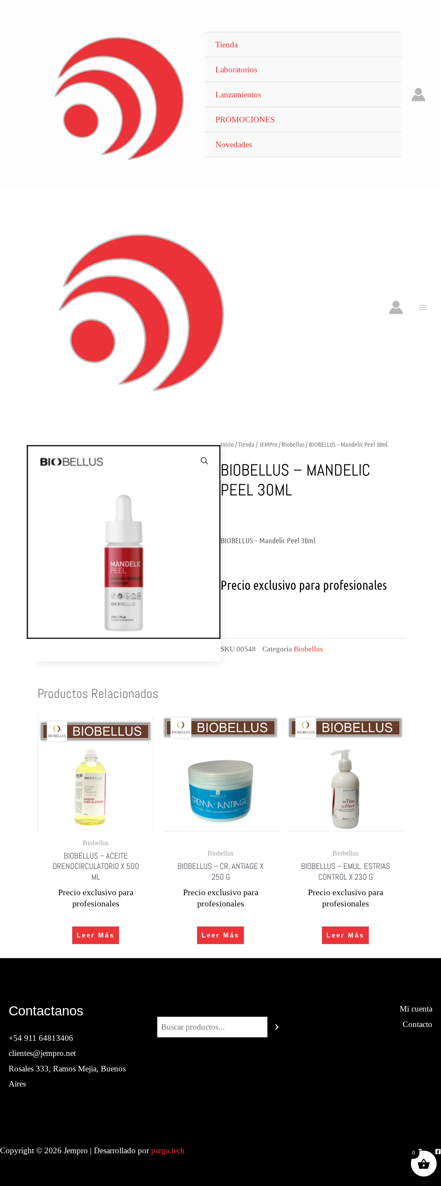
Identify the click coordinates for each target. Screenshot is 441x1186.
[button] (204, 461)
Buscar (220, 1008)
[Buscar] (277, 1027)
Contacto (417, 1024)
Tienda (246, 444)
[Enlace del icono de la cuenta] (418, 94)
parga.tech (168, 1150)
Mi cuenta (416, 1008)
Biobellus (293, 444)
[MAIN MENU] (422, 307)
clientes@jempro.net (42, 1053)
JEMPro (268, 444)
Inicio (227, 444)
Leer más (96, 935)
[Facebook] (438, 1152)
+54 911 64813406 (41, 1038)
